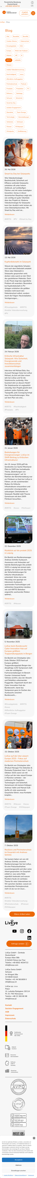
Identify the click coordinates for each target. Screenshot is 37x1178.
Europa (9, 51)
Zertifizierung (22, 131)
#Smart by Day (25, 219)
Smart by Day (11, 103)
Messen (9, 65)
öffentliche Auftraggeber (15, 79)
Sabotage (19, 93)
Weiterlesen (9, 214)
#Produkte (9, 410)
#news (16, 508)
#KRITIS (8, 219)
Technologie (11, 117)
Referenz (9, 93)
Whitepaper (19, 127)
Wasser (9, 127)
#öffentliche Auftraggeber (15, 710)
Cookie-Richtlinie (8, 1175)
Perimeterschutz (12, 84)
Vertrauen (20, 122)
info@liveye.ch (11, 982)
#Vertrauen (26, 508)
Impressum (31, 1175)
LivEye (2, 22)
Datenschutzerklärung (20, 1175)
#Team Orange (11, 713)
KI (21, 55)
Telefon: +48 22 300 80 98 (16, 996)
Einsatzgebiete (11, 46)
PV (28, 89)
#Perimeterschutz (11, 904)
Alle (8, 36)
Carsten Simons (12, 41)
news (21, 74)
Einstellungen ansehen (18, 1170)
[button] (34, 1138)
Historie (9, 55)
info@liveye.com (11, 965)
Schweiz (9, 98)
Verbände (10, 122)
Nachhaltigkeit (11, 74)
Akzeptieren (18, 1160)
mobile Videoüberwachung (15, 70)
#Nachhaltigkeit (20, 406)
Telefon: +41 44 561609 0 (16, 979)
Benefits (25, 36)
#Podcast (24, 904)
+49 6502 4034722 (12, 6)
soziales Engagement (14, 108)
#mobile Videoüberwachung (16, 310)
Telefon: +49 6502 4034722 (16, 962)
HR (16, 55)
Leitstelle (18, 60)
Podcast (23, 84)
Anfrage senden (17, 944)
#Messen (17, 603)
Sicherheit (19, 98)
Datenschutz (25, 41)
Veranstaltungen (23, 117)
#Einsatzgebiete (11, 307)
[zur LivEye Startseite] (9, 14)
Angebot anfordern (24, 13)
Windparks (10, 131)
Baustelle (16, 36)
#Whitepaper (24, 807)
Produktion (19, 89)
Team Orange (21, 112)
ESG (21, 46)
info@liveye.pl (10, 998)
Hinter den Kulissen (21, 51)
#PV (15, 219)
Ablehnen (18, 1165)
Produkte (10, 89)
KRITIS (9, 60)
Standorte (10, 112)
